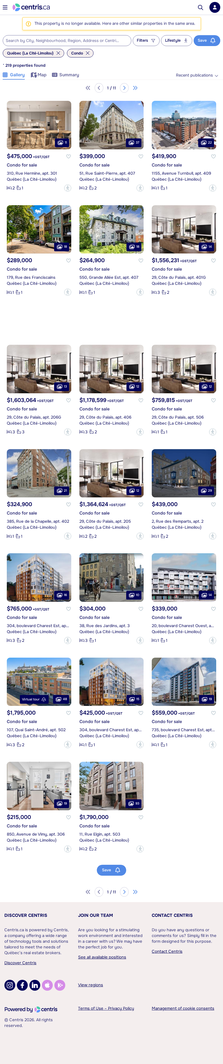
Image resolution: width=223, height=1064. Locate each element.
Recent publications (194, 75)
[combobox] (67, 40)
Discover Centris (25, 915)
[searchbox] (64, 41)
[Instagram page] (9, 985)
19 (210, 699)
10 (137, 595)
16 (65, 595)
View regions (90, 985)
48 (65, 699)
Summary (69, 75)
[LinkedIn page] (34, 985)
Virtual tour (31, 699)
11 (66, 142)
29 (210, 490)
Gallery (17, 75)
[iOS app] (47, 985)
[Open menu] (5, 7)
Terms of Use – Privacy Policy (106, 1008)
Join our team (95, 915)
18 (65, 246)
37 (137, 142)
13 (65, 386)
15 (137, 699)
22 (210, 142)
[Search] (200, 7)
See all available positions (102, 957)
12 (137, 386)
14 (210, 246)
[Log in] (214, 7)
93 (137, 803)
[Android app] (59, 985)
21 (65, 490)
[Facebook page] (22, 985)
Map (42, 75)
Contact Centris (172, 915)
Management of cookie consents (183, 1008)
